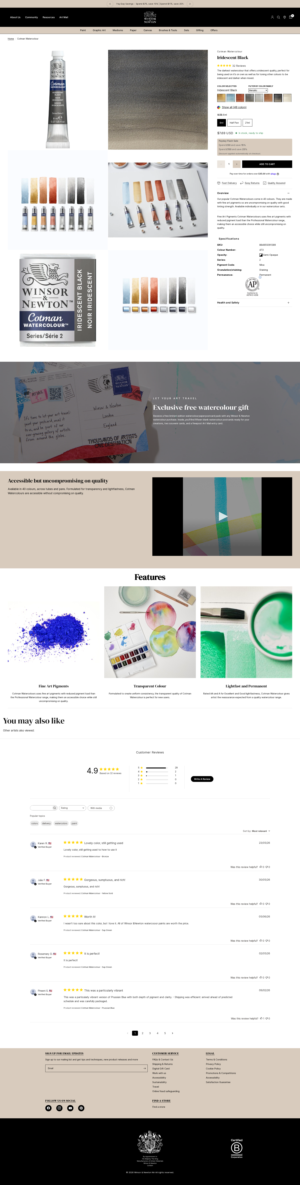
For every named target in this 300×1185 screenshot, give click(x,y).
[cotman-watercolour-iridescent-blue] (231, 98)
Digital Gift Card (161, 1068)
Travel (155, 1086)
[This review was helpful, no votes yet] (261, 867)
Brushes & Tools (168, 30)
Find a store (158, 1106)
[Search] (278, 17)
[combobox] (72, 808)
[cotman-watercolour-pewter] (249, 98)
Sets (186, 30)
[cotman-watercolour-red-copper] (240, 98)
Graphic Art (99, 30)
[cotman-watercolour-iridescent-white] (287, 98)
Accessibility (159, 1077)
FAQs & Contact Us (162, 1059)
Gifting (199, 30)
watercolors (61, 823)
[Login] (272, 17)
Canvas (148, 30)
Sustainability (159, 1082)
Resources (49, 17)
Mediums (118, 30)
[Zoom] (101, 56)
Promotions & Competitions (221, 1073)
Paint (83, 30)
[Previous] (110, 4)
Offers (214, 30)
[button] (222, 516)
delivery (46, 823)
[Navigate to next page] (172, 1033)
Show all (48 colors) (234, 107)
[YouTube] (70, 1108)
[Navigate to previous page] (127, 1033)
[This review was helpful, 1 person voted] (261, 1019)
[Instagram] (59, 1108)
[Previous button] (8, 645)
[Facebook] (48, 1108)
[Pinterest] (81, 1108)
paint (74, 823)
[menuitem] (15, 17)
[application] (222, 516)
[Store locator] (285, 17)
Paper (133, 30)
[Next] (190, 4)
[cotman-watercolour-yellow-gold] (221, 98)
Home (11, 38)
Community (31, 17)
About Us (15, 17)
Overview (223, 193)
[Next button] (292, 645)
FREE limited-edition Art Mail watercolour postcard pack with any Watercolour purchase (120, 4)
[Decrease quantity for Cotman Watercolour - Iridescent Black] (221, 164)
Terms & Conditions (216, 1059)
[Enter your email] (144, 1068)
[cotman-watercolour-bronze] (268, 98)
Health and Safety (228, 302)
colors (34, 823)
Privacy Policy (213, 1064)
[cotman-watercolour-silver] (259, 98)
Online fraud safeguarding (166, 1091)
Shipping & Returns (162, 1064)
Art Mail (63, 17)
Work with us (159, 1073)
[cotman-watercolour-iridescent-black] (278, 98)
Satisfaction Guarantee (218, 1082)
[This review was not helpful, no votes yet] (266, 867)
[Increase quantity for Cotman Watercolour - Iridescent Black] (237, 164)
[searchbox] (41, 807)
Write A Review (202, 779)
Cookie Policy (213, 1068)
